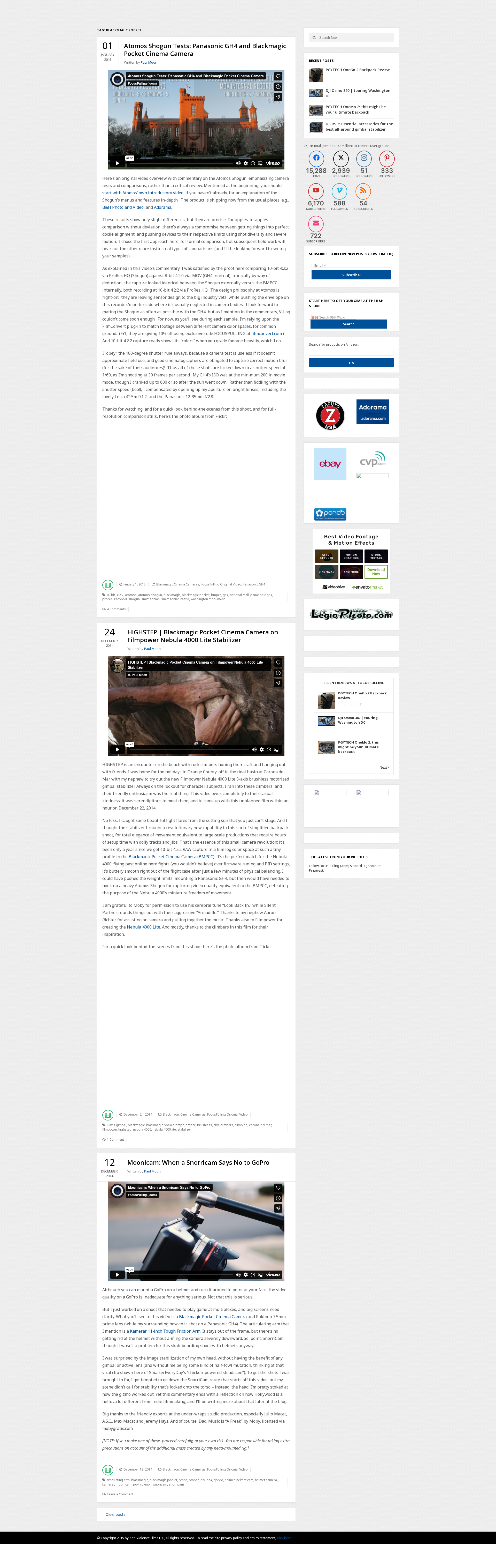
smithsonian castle (175, 599)
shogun (134, 599)
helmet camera (266, 1480)
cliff (216, 1125)
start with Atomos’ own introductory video (142, 193)
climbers (226, 1125)
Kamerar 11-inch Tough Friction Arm (165, 1331)
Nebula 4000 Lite (143, 927)
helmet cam (244, 1480)
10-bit (110, 595)
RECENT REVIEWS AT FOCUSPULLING (353, 682)
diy (202, 1480)
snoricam (160, 1484)
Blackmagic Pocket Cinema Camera (213, 1316)
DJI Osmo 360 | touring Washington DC (358, 720)
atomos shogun (150, 595)
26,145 (308, 145)
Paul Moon (149, 62)
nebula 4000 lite (164, 1129)
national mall (239, 595)
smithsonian (150, 599)
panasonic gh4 (261, 595)
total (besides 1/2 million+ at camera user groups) (352, 145)
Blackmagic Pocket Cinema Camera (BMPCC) (171, 856)
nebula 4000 (142, 1129)
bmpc (179, 1125)
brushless (204, 1125)
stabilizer (184, 1129)
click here (284, 1537)
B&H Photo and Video (123, 207)
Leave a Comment (120, 1494)
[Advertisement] (351, 560)
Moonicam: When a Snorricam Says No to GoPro (198, 1162)
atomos (131, 595)
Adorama (162, 207)
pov (136, 1484)
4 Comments (116, 609)
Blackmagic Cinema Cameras (177, 584)
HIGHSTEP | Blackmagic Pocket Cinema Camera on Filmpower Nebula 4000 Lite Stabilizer (202, 636)
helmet (230, 1480)
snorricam (176, 1484)
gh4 (225, 595)
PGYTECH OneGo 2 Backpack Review (358, 69)
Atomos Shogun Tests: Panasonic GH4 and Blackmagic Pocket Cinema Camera (205, 49)
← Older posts (113, 1514)
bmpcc (216, 595)
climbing (241, 1125)
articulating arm (118, 1480)
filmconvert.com (266, 333)
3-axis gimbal (116, 1125)
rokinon (146, 1484)
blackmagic (172, 595)
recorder (120, 599)
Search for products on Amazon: (334, 344)
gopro (218, 1480)
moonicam (123, 1484)
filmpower (109, 1129)
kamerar (108, 1484)
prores (107, 599)
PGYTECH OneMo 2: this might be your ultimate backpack (358, 747)
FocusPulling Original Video (221, 584)
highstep (124, 1129)
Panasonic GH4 (254, 584)
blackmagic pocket (196, 595)
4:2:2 (120, 595)
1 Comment (115, 1139)
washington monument (208, 599)
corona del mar (260, 1125)
